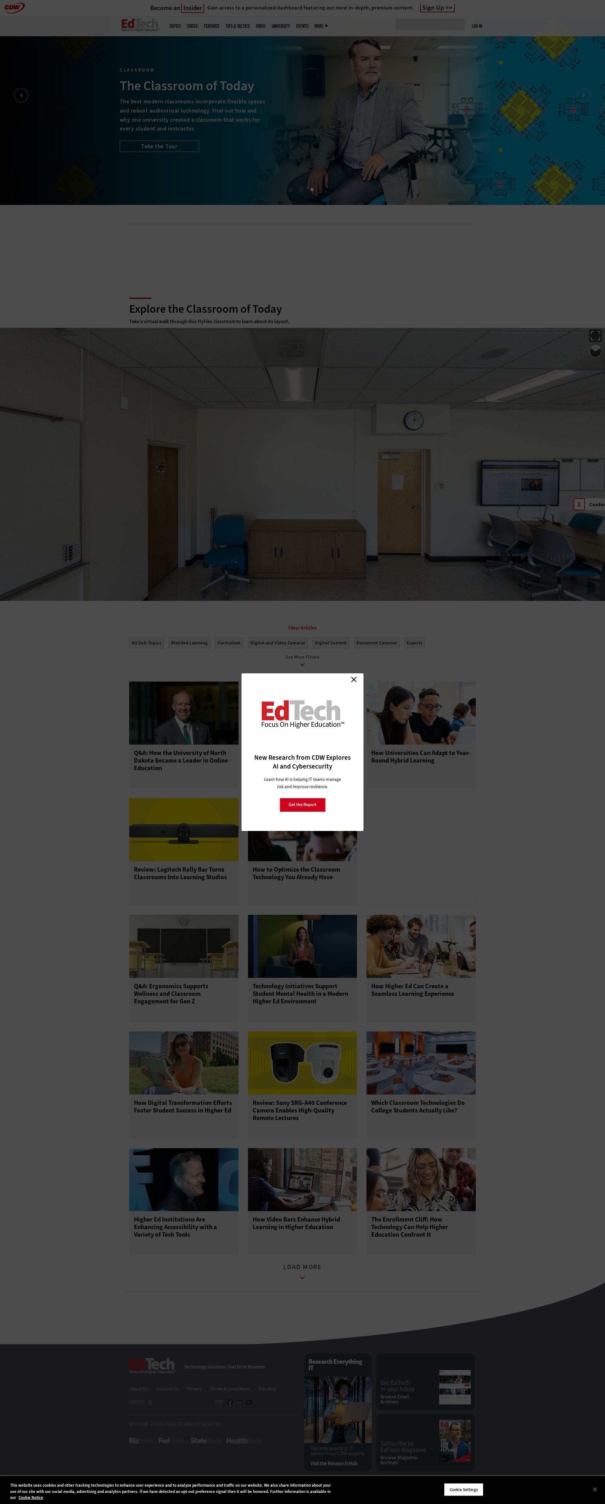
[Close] (595, 1489)
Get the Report (302, 805)
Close (354, 679)
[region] (302, 1490)
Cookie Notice (31, 1497)
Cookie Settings (464, 1489)
